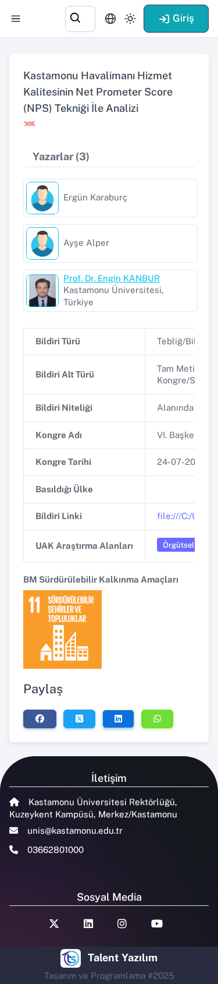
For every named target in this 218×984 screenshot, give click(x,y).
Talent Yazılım (123, 957)
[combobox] (80, 17)
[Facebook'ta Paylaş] (39, 719)
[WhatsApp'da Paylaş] (157, 719)
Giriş (183, 18)
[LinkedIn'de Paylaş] (118, 719)
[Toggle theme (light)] (130, 18)
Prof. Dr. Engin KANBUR (111, 278)
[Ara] (80, 17)
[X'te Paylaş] (79, 719)
